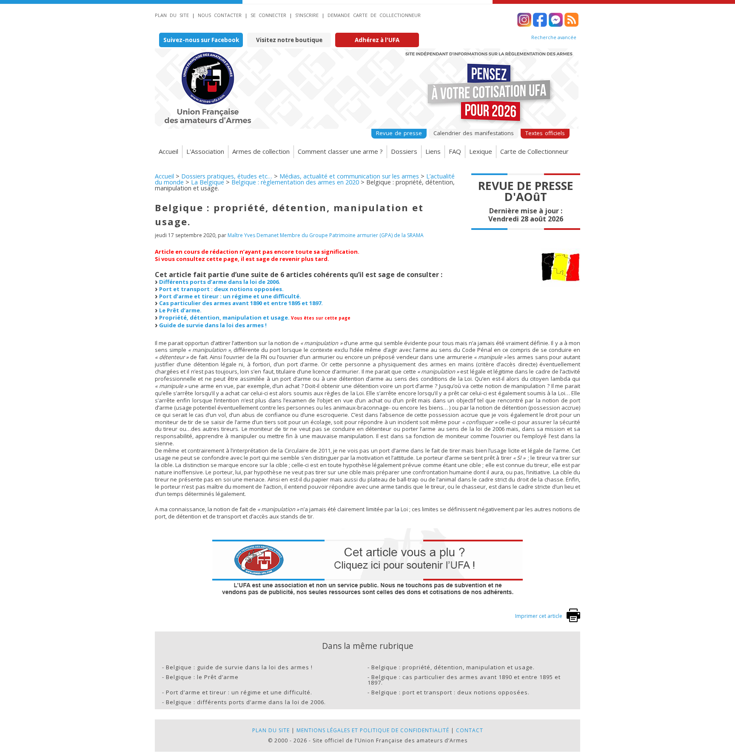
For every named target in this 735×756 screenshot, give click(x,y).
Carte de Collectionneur (534, 151)
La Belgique (207, 182)
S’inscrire (307, 15)
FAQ (455, 151)
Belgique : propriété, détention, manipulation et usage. (453, 667)
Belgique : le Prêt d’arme (202, 677)
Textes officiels (545, 133)
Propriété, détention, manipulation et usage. (224, 317)
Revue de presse (399, 133)
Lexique (480, 151)
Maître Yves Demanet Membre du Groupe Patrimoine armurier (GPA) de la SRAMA (326, 235)
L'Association (205, 151)
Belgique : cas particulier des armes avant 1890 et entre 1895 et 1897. (464, 679)
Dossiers (404, 151)
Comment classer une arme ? (340, 151)
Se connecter (268, 15)
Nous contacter (220, 15)
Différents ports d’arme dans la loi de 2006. (219, 282)
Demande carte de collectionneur (374, 15)
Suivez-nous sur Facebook (201, 40)
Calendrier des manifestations (473, 133)
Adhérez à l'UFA (377, 40)
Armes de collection (261, 151)
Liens (433, 151)
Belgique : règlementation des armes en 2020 (295, 182)
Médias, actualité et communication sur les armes (349, 176)
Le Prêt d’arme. (180, 310)
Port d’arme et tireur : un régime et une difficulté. (230, 296)
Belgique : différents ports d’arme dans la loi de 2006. (246, 702)
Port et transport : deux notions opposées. (221, 289)
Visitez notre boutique (289, 40)
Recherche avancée (553, 37)
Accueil (168, 151)
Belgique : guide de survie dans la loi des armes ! (239, 667)
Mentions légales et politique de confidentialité (372, 730)
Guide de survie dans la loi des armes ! (213, 325)
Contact (469, 730)
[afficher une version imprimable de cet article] (573, 620)
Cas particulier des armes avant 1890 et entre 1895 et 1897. (241, 303)
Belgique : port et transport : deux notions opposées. (450, 692)
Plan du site (172, 15)
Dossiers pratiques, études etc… (226, 176)
